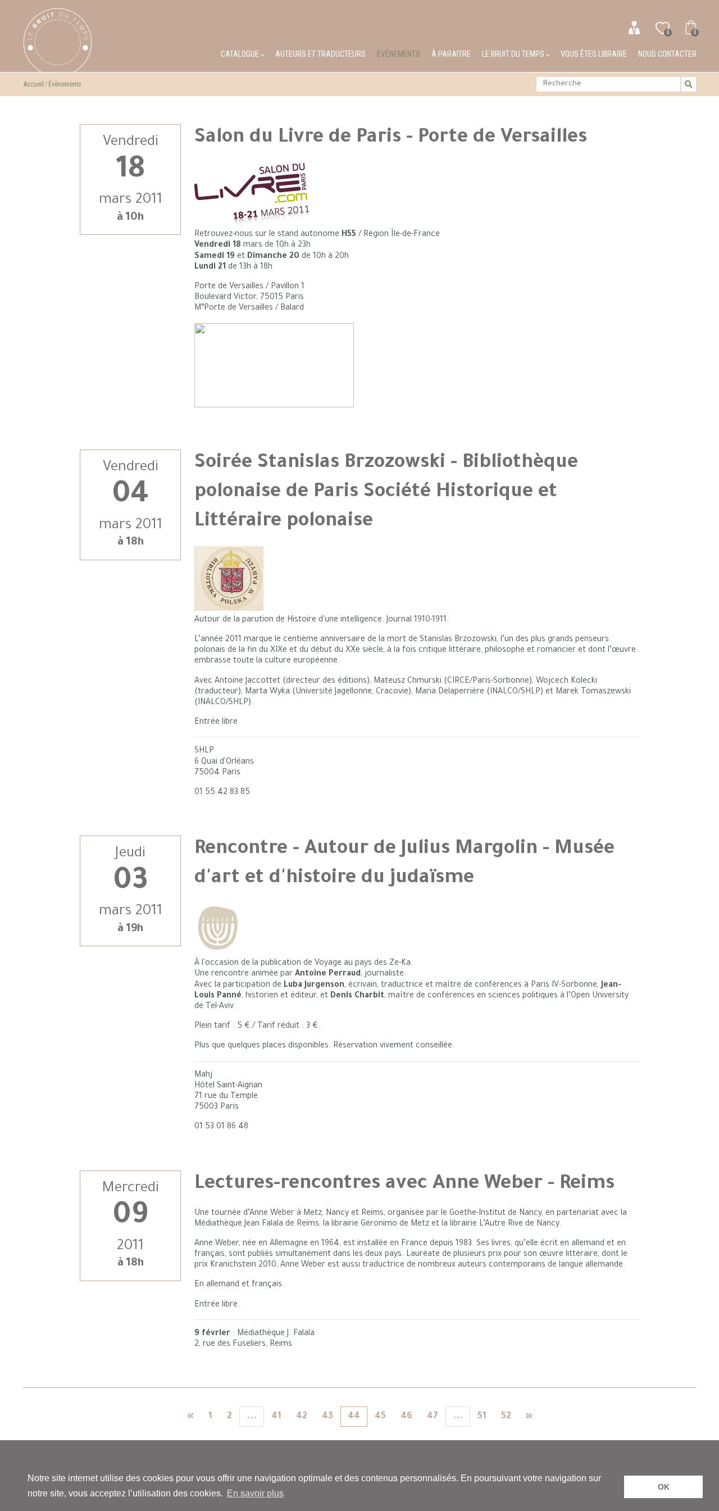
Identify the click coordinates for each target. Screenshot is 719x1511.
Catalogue (241, 53)
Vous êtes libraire (594, 53)
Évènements (398, 53)
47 (432, 1417)
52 (506, 1417)
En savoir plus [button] (255, 1493)
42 (301, 1417)
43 (327, 1417)
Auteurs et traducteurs (320, 53)
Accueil (34, 84)
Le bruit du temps (514, 53)
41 (276, 1417)
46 (406, 1417)
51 (481, 1417)
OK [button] (664, 1486)
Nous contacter (667, 53)
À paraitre (451, 53)
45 (380, 1417)
